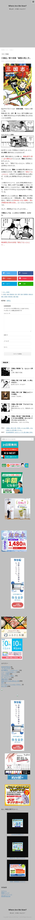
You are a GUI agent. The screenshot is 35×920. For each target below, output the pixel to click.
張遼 (22, 294)
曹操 (2, 296)
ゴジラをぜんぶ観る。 (8, 675)
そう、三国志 (6, 292)
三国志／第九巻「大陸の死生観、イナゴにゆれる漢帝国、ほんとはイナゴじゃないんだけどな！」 (22, 418)
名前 (6, 335)
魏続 (17, 296)
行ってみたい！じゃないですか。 (11, 684)
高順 (14, 296)
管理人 (9, 300)
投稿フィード (5, 893)
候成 (8, 294)
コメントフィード (6, 894)
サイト (5, 347)
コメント (7, 313)
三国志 (4, 294)
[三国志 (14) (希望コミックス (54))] (17, 85)
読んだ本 (4, 686)
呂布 (16, 294)
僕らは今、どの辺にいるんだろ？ (17, 913)
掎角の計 (31, 294)
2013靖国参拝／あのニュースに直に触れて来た (19, 432)
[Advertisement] (17, 29)
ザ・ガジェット (6, 677)
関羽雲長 (10, 296)
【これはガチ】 (6, 668)
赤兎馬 (5, 296)
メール (6, 341)
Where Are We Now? (17, 6)
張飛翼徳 (25, 294)
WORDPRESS (5, 667)
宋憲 (19, 294)
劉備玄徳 (12, 294)
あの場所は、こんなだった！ (10, 670)
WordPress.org (5, 896)
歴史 (2, 683)
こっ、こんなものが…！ (8, 672)
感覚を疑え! (4, 679)
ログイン (4, 891)
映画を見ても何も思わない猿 (10, 681)
